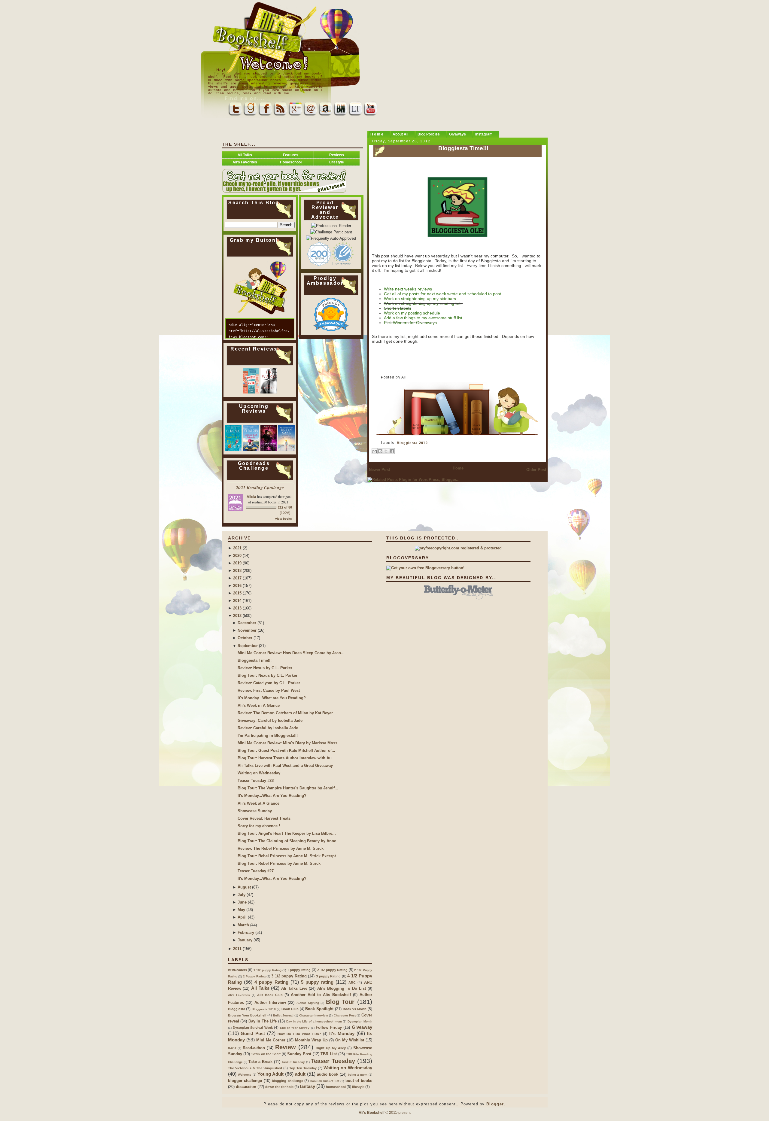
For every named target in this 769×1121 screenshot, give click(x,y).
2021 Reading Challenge (260, 487)
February (246, 932)
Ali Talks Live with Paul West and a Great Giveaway (285, 765)
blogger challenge (245, 1080)
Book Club (290, 1009)
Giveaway (362, 1027)
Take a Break (260, 1061)
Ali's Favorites (245, 162)
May (241, 909)
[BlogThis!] (380, 451)
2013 (237, 608)
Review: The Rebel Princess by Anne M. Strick (281, 848)
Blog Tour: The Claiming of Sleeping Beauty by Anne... (289, 841)
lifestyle (358, 1087)
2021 (237, 548)
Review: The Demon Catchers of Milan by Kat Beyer (285, 713)
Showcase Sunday (255, 811)
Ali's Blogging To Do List (341, 988)
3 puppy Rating (328, 976)
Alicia (251, 497)
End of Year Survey (294, 1027)
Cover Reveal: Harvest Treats (264, 818)
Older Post (536, 469)
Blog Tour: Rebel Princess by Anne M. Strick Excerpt (287, 856)
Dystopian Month (360, 1021)
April (242, 917)
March (243, 925)
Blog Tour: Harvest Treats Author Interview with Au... (286, 758)
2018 (237, 570)
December (247, 623)
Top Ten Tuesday (303, 1068)
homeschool (336, 1087)
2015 (237, 593)
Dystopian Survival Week (253, 1027)
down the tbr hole (279, 1087)
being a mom (357, 1074)
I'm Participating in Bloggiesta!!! (268, 735)
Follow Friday (329, 1027)
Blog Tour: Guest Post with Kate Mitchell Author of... (286, 750)
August (244, 887)
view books (283, 518)
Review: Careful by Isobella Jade (268, 728)
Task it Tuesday (293, 1062)
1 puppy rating (299, 970)
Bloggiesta (236, 1009)
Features (290, 155)
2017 (237, 578)
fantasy (307, 1086)
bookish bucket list (324, 1081)
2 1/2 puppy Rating (332, 970)
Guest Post (253, 1033)
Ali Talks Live (294, 988)
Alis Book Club (270, 995)
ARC (352, 982)
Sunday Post (299, 1054)
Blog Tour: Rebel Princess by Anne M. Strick (279, 863)
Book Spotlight (319, 1009)
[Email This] (375, 451)
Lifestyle (336, 162)
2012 (237, 615)
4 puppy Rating (271, 982)
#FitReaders (237, 970)
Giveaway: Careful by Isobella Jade (270, 720)
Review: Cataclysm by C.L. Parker (269, 683)
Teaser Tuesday (333, 1061)
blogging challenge (287, 1081)
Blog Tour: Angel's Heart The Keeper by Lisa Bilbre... (287, 833)
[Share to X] (386, 451)
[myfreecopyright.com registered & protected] (458, 548)
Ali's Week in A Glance (259, 705)
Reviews (336, 155)
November (247, 630)
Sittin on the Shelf (266, 1054)
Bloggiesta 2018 (264, 1009)
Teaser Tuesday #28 (256, 780)
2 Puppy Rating (254, 976)
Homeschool (291, 162)
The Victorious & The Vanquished (255, 1068)
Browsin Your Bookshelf (247, 1015)
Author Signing (307, 1002)
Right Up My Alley (331, 1048)
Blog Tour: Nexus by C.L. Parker (267, 675)
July (241, 894)
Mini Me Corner (270, 1040)
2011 (237, 948)
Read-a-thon (254, 1048)
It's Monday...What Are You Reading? (272, 795)
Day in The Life (262, 1021)
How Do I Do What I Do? (299, 1034)
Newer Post (379, 469)
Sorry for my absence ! (259, 826)
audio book (327, 1074)
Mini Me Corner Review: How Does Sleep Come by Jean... (291, 653)
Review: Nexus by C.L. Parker (265, 668)
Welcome (244, 1074)
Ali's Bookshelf (371, 1112)
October (245, 638)
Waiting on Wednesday (259, 773)
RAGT (232, 1048)
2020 (237, 555)
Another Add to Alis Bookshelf (321, 994)
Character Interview (313, 1015)
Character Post (345, 1015)
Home (458, 468)
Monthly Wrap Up (311, 1040)
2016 (237, 585)
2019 (237, 563)
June (242, 902)
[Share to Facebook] (392, 451)
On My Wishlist (349, 1040)
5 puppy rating (317, 982)
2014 (237, 600)
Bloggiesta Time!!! (463, 148)
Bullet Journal (283, 1015)
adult (300, 1074)
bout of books (358, 1080)
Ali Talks (245, 155)
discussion (246, 1086)
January (245, 940)
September (248, 645)
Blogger (495, 1104)
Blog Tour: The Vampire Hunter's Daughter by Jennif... (288, 788)
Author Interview (270, 1002)
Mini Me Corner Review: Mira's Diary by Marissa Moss (287, 743)
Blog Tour (340, 1001)
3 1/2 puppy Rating (289, 976)
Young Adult (270, 1074)
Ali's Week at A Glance (258, 803)
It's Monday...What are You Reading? (272, 698)
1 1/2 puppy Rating (267, 970)
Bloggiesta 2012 (412, 443)
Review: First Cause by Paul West (269, 690)
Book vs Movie (354, 1009)
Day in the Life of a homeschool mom (314, 1021)
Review (285, 1047)
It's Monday (341, 1033)
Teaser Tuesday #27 (256, 871)
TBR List (329, 1054)
